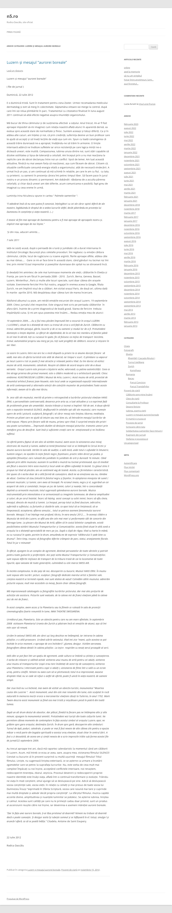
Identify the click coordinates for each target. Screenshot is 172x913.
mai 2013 (128, 309)
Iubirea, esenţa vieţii (136, 410)
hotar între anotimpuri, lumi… (139, 79)
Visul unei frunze (147, 103)
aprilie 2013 (129, 313)
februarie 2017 (131, 216)
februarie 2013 (131, 321)
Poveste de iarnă (134, 422)
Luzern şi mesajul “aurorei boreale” (37, 62)
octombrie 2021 (132, 164)
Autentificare (130, 463)
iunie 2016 (129, 249)
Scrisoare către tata (135, 426)
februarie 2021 (131, 196)
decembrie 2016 (132, 225)
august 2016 (130, 241)
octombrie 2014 (132, 297)
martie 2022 (130, 148)
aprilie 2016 (129, 257)
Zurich (131, 366)
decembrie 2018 (132, 204)
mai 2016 (128, 253)
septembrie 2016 (132, 237)
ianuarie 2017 (130, 220)
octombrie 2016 (132, 233)
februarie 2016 (131, 265)
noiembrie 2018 (131, 208)
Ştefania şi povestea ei (137, 438)
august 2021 (130, 172)
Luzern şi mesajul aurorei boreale (43, 869)
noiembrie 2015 (131, 277)
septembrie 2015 (132, 285)
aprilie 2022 (129, 144)
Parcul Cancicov (138, 382)
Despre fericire (133, 406)
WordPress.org (131, 475)
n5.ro (12, 16)
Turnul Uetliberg (136, 362)
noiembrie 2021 (131, 160)
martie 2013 (130, 317)
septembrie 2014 (132, 301)
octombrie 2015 (132, 281)
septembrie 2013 (132, 305)
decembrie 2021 (132, 156)
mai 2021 (128, 184)
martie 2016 (130, 261)
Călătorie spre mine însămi (139, 394)
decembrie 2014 (132, 289)
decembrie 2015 (132, 273)
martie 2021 (130, 192)
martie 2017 (130, 212)
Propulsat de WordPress (18, 898)
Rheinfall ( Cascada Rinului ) (141, 358)
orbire (127, 67)
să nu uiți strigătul (133, 75)
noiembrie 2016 (131, 229)
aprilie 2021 (129, 188)
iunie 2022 (129, 136)
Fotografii (129, 350)
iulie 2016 (128, 245)
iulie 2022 (128, 132)
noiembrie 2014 (131, 293)
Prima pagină (14, 32)
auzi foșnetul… (131, 83)
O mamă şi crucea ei (136, 418)
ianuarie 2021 (130, 200)
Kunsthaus (135, 370)
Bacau (131, 378)
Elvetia (129, 354)
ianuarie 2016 (130, 269)
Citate (127, 346)
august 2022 (130, 128)
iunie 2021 (129, 180)
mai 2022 (128, 140)
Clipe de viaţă (132, 398)
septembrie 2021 (132, 168)
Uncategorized (131, 442)
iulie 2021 (128, 176)
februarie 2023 (131, 124)
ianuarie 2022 (130, 152)
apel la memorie (132, 71)
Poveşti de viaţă (69, 869)
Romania (130, 374)
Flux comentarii (131, 471)
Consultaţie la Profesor (137, 402)
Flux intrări (129, 467)
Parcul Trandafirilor (139, 386)
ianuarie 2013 (130, 325)
